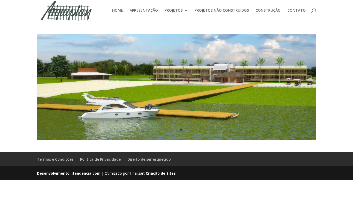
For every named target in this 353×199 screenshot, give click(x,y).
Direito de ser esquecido (149, 159)
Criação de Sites (161, 173)
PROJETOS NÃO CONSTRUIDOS (222, 11)
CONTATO (296, 11)
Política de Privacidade (100, 159)
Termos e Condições (55, 159)
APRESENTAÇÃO (144, 11)
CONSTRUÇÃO (268, 11)
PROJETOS (174, 11)
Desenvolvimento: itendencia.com (69, 173)
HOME (117, 11)
